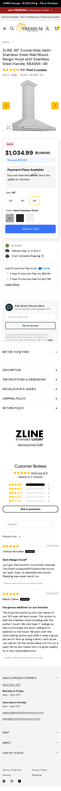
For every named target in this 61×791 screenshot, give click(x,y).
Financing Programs (50, 17)
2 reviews (40, 70)
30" (11, 204)
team (50, 344)
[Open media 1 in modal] (30, 106)
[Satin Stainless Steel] (10, 222)
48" (35, 204)
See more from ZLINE (30, 557)
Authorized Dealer (10, 17)
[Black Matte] (20, 222)
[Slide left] (6, 105)
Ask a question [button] (30, 621)
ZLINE (14, 74)
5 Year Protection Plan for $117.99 (30, 283)
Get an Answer (30, 329)
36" (23, 204)
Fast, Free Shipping (30, 17)
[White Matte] (30, 222)
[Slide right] (54, 105)
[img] (11, 659)
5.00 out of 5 (39, 585)
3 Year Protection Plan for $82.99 (30, 277)
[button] (4, 28)
